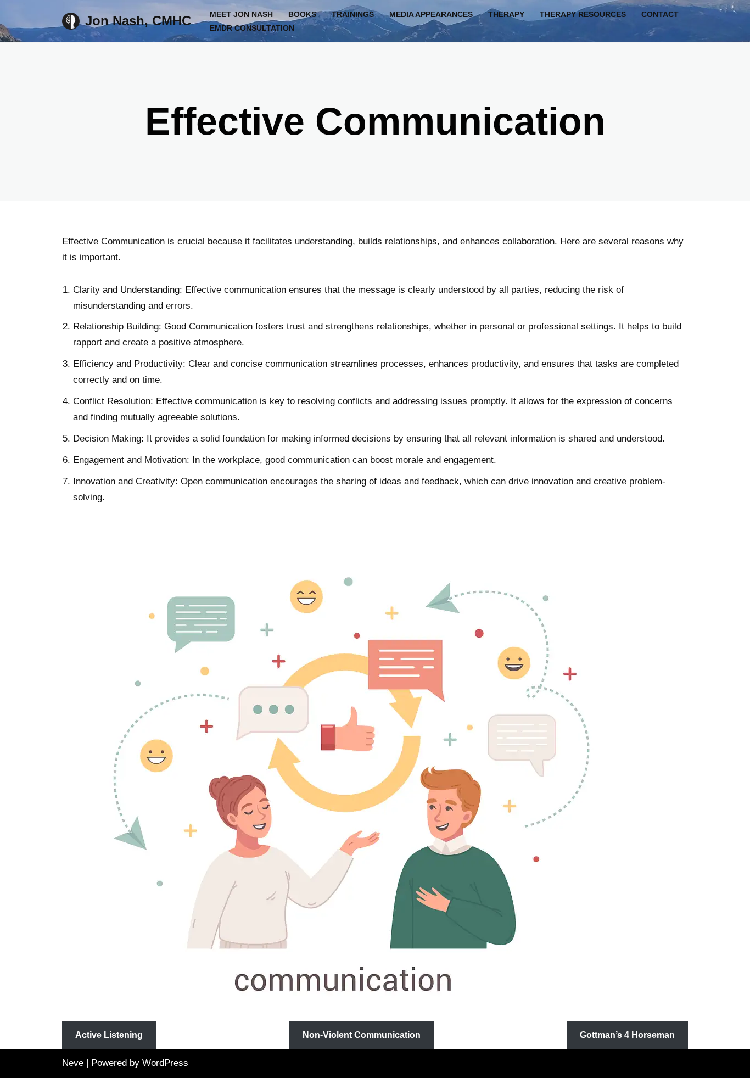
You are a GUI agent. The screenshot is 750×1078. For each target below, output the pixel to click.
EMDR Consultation (252, 28)
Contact (660, 14)
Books (302, 14)
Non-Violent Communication (362, 1035)
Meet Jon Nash (241, 14)
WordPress (165, 1063)
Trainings (353, 14)
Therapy (506, 14)
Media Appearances (431, 14)
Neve (72, 1063)
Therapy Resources (583, 14)
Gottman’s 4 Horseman (627, 1035)
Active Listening (109, 1035)
